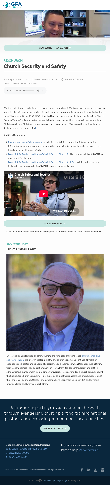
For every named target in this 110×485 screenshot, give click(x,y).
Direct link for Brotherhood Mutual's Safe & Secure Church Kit (38, 154)
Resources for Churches (24, 83)
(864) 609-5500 (18, 456)
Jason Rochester (49, 79)
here (37, 128)
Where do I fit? (53, 428)
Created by (33, 480)
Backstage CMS (74, 480)
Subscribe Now (53, 223)
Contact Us (89, 450)
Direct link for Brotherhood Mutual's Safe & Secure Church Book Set (42, 162)
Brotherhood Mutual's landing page (25, 142)
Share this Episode (73, 79)
